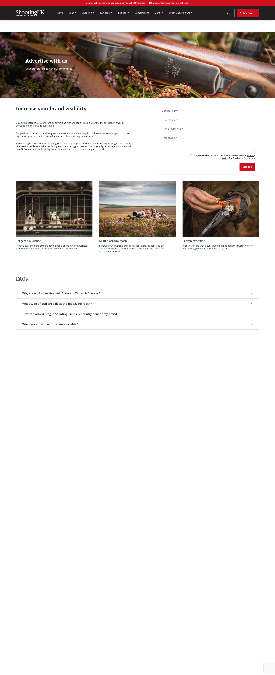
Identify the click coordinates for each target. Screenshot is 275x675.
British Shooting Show (181, 12)
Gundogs (105, 12)
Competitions (142, 12)
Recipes (122, 12)
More (157, 12)
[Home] (30, 13)
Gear (71, 12)
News (60, 12)
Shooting (87, 12)
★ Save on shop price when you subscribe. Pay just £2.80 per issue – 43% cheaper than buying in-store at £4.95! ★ (137, 3)
